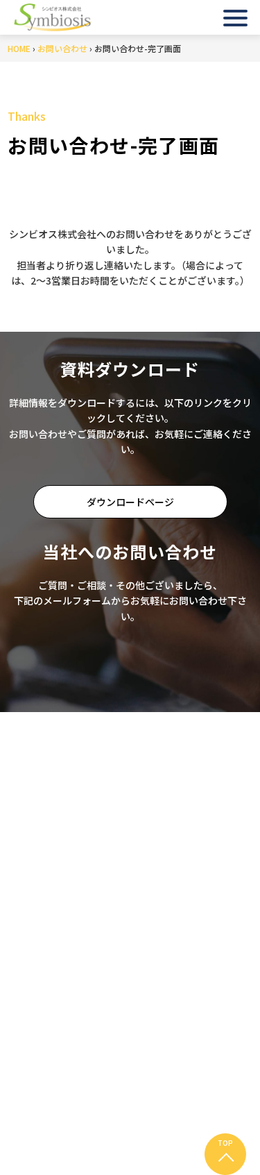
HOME (19, 48)
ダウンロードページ (130, 502)
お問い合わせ (62, 48)
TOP (225, 1143)
